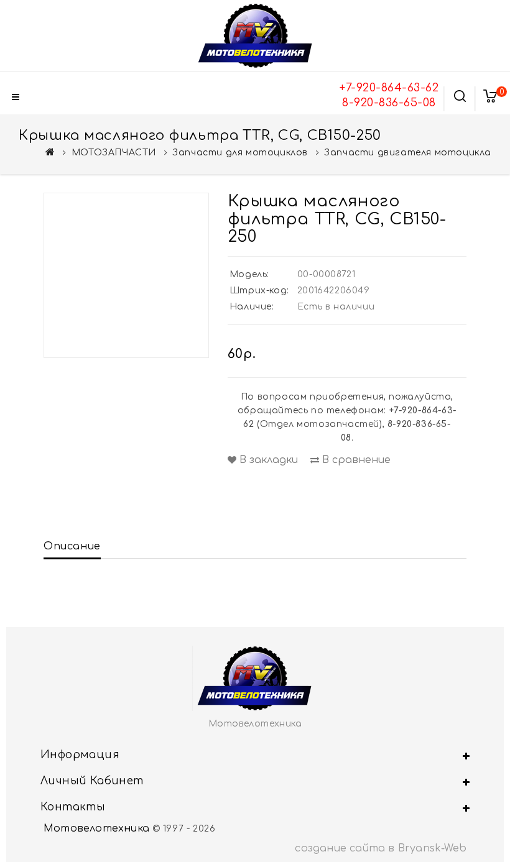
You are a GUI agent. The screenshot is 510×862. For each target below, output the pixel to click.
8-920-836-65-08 (389, 102)
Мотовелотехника (96, 828)
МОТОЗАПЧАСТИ (114, 152)
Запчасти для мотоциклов (240, 152)
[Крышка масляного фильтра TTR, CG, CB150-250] (126, 275)
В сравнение (355, 459)
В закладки (267, 459)
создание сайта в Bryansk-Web (380, 848)
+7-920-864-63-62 (389, 87)
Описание (72, 546)
